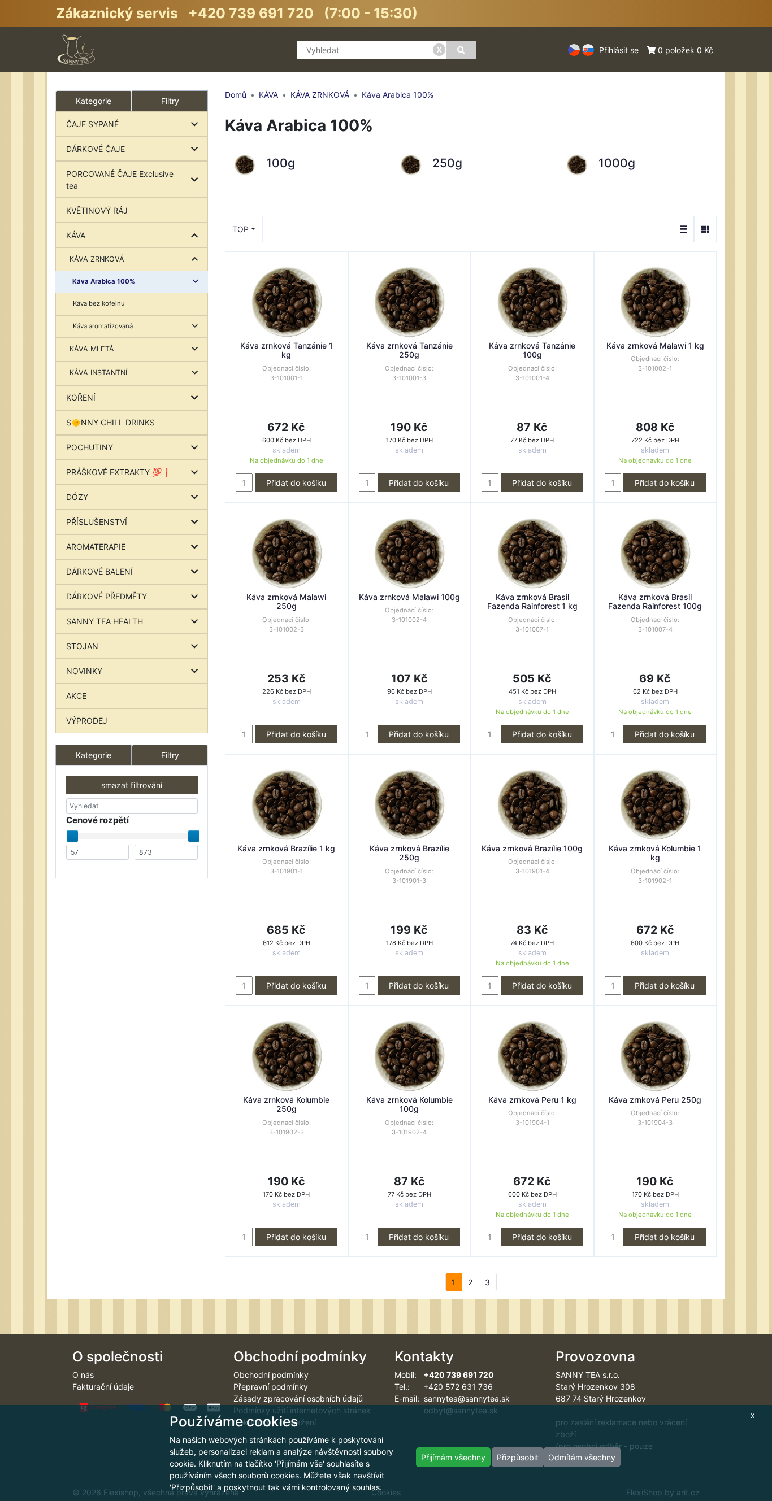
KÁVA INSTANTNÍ (98, 372)
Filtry (170, 101)
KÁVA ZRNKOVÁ (97, 259)
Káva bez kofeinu (99, 303)
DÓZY (77, 497)
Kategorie (93, 755)
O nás (83, 1375)
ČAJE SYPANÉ (92, 124)
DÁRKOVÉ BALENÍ (99, 571)
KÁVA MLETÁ (92, 349)
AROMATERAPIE (95, 546)
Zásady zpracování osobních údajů (298, 1398)
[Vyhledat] (461, 50)
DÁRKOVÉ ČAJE (95, 149)
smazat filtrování (131, 785)
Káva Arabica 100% (103, 281)
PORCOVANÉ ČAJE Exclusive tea (120, 179)
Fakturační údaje (103, 1386)
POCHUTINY (89, 447)
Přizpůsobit (518, 1457)
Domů (235, 94)
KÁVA (75, 235)
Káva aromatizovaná (103, 326)
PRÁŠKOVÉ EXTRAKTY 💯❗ (118, 472)
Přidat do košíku (296, 483)
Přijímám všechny (453, 1457)
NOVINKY (84, 671)
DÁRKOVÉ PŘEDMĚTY (106, 596)
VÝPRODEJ (86, 720)
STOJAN (82, 646)
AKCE (76, 696)
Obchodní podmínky (271, 1375)
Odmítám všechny (581, 1457)
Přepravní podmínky (270, 1386)
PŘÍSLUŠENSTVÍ (96, 522)
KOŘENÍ (81, 397)
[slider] (72, 836)
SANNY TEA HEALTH (104, 621)
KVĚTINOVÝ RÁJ (97, 210)
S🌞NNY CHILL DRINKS (110, 422)
